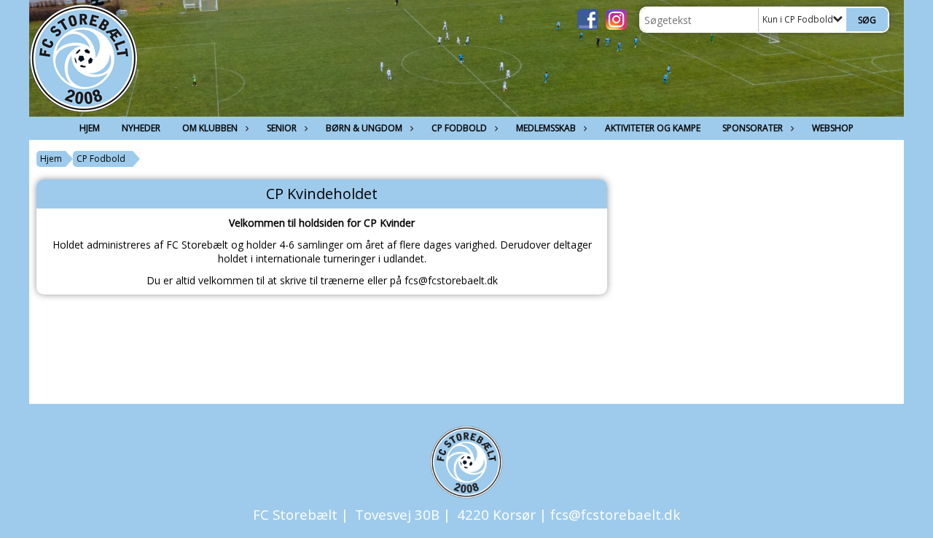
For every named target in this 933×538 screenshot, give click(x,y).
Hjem (89, 128)
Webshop (833, 128)
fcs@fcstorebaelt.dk (615, 514)
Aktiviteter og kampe (652, 128)
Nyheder (141, 128)
